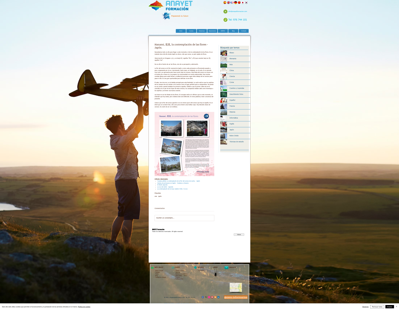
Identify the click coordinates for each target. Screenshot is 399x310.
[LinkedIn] (218, 297)
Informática (178, 275)
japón (160, 196)
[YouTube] (212, 297)
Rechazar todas (377, 307)
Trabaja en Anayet (160, 277)
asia (156, 196)
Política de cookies (84, 307)
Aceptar (389, 307)
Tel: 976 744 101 (237, 20)
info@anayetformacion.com (237, 11)
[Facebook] (203, 297)
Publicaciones (179, 279)
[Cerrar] (396, 306)
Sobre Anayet (159, 270)
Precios (177, 277)
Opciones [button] (365, 307)
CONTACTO (231, 267)
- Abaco (184, 275)
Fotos (156, 274)
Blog (156, 275)
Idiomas (177, 272)
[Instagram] (209, 297)
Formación (201, 270)
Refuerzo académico (181, 274)
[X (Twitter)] (206, 297)
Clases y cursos (180, 270)
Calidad (157, 272)
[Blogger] (215, 297)
